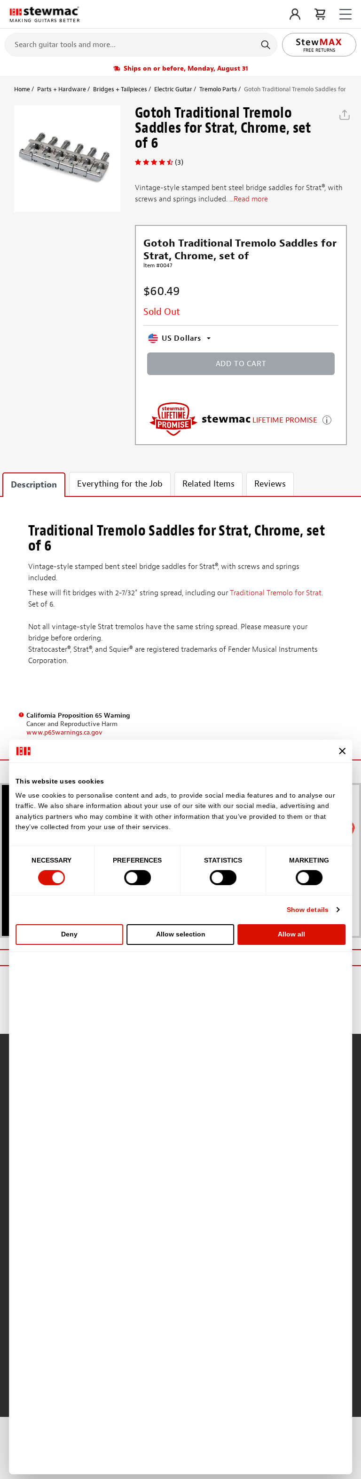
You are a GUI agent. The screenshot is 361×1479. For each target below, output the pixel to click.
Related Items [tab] (208, 484)
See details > (327, 419)
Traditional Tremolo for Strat (276, 593)
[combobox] (141, 44)
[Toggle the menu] (345, 14)
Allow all (291, 934)
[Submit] (267, 45)
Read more (251, 199)
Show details (308, 909)
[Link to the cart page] (319, 14)
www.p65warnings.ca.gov (64, 732)
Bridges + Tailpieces (120, 89)
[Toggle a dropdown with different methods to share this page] (344, 114)
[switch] (137, 877)
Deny (69, 934)
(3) (179, 162)
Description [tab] (34, 485)
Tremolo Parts (218, 89)
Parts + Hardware (61, 89)
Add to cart (241, 363)
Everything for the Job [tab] (120, 484)
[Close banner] (342, 751)
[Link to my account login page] (295, 14)
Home (22, 89)
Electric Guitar (173, 89)
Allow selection (180, 934)
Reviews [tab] (270, 484)
